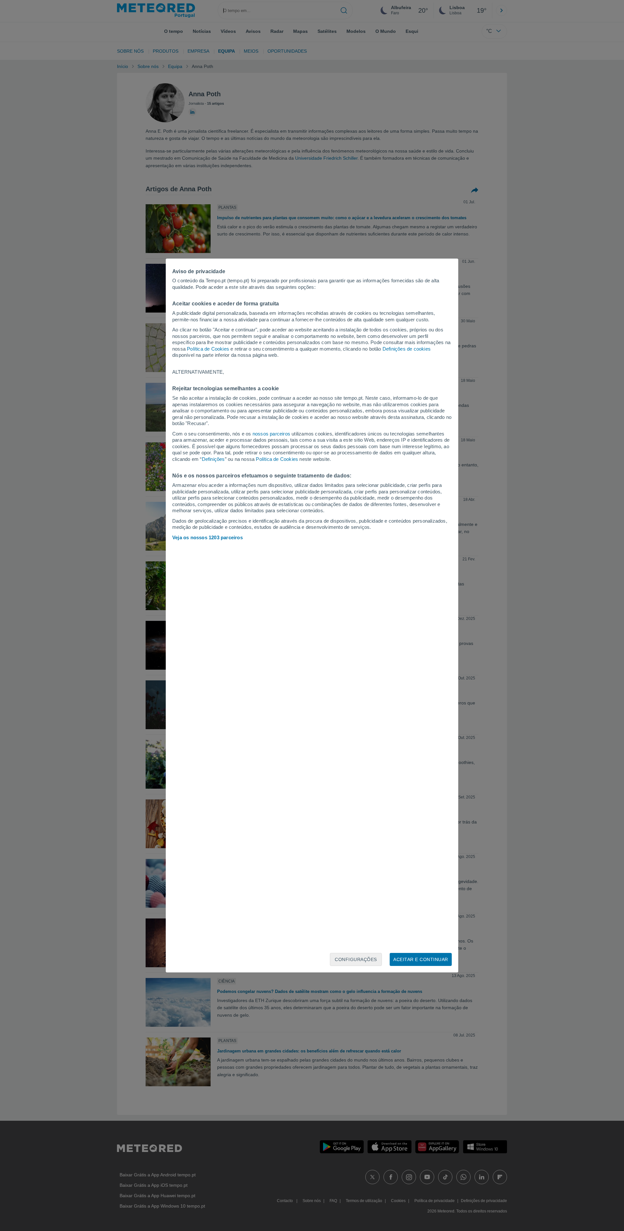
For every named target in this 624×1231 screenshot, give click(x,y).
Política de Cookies (208, 349)
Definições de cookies (407, 349)
